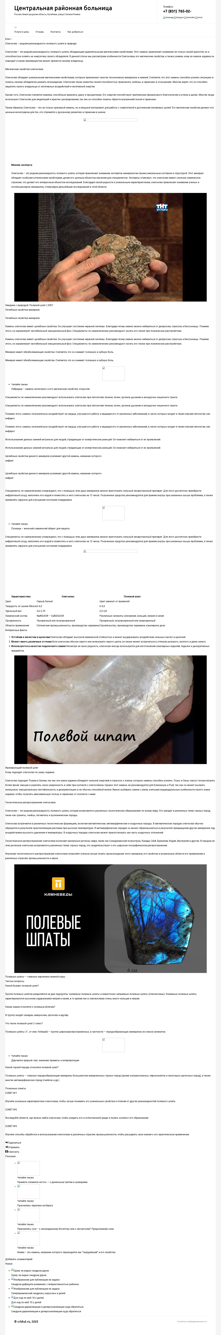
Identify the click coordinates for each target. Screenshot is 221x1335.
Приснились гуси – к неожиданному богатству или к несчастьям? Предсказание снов (65, 1228)
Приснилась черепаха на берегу (35, 1205)
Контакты (56, 31)
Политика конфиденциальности (192, 1321)
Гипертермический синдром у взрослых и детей (38, 1293)
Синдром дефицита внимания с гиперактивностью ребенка (45, 1284)
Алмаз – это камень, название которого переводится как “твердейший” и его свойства (66, 1252)
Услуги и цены (21, 31)
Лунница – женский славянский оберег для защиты (40, 528)
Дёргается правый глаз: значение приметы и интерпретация (45, 1060)
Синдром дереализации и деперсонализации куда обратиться (46, 1311)
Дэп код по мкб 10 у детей (26, 1302)
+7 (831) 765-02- (177, 11)
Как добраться (75, 31)
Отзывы (40, 31)
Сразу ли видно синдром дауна (28, 1275)
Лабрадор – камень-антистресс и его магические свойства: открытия (50, 389)
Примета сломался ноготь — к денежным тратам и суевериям (52, 1182)
